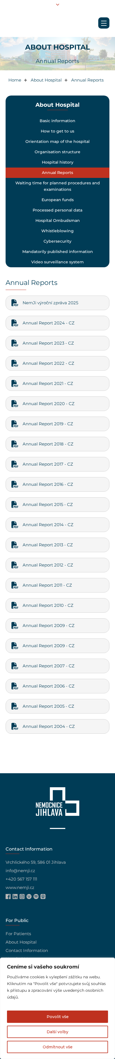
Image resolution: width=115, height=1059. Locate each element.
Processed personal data (57, 210)
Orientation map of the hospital (57, 141)
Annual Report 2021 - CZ (48, 383)
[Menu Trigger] (103, 23)
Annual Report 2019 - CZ (48, 423)
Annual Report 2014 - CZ (48, 524)
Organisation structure (57, 151)
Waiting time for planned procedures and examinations (57, 186)
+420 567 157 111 (21, 879)
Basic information (57, 120)
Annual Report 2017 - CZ (48, 464)
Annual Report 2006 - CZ (49, 686)
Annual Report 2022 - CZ (48, 363)
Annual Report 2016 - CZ (48, 484)
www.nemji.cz (20, 887)
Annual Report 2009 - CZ (49, 625)
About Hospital (21, 942)
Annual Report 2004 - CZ (49, 726)
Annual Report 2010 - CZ (48, 605)
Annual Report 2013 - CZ (48, 544)
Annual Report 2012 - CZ (48, 565)
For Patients (18, 933)
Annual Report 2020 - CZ (49, 403)
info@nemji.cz (20, 870)
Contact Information (27, 950)
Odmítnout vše (58, 1046)
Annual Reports (57, 172)
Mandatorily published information (57, 251)
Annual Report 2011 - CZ (47, 585)
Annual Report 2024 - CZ (49, 323)
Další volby (57, 1031)
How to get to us (57, 131)
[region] (57, 1008)
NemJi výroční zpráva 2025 (50, 302)
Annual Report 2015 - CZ (48, 504)
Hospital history (57, 162)
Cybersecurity (57, 241)
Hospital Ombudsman (57, 220)
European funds (57, 199)
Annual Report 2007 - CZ (49, 665)
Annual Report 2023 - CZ (48, 343)
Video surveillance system (57, 261)
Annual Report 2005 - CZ (48, 706)
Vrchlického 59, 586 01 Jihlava (36, 862)
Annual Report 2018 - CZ (48, 444)
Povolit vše (58, 1016)
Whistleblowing (57, 230)
